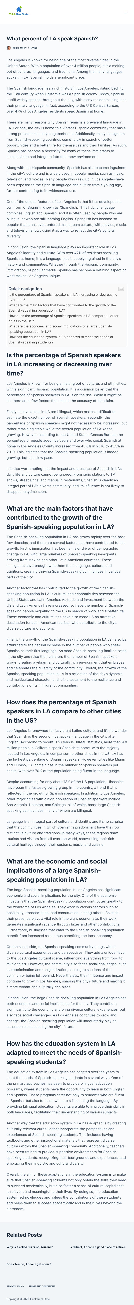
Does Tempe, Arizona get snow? (29, 1264)
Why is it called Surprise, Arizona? (30, 1247)
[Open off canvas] (125, 12)
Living (34, 48)
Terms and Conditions (42, 1286)
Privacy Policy (15, 1286)
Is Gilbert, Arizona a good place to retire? (97, 1247)
